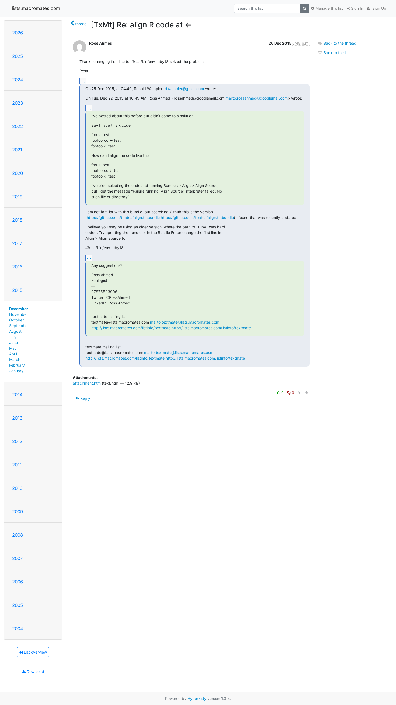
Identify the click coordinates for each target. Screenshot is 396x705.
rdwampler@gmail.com (184, 88)
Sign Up (378, 8)
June (13, 342)
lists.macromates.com (36, 8)
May (13, 348)
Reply (84, 398)
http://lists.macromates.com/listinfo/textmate (131, 327)
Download (35, 671)
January (16, 371)
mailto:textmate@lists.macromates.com (184, 322)
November (18, 314)
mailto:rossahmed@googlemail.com (256, 98)
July (12, 337)
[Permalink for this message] (307, 392)
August (15, 331)
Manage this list (328, 8)
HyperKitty (196, 698)
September (19, 325)
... (83, 80)
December (18, 308)
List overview (35, 652)
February (17, 365)
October (16, 320)
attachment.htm (87, 383)
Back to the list (336, 52)
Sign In (356, 8)
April (13, 354)
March (14, 359)
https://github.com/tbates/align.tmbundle (123, 217)
